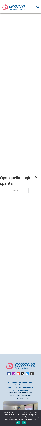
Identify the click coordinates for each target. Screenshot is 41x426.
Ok (18, 423)
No (24, 423)
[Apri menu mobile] (33, 7)
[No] (38, 418)
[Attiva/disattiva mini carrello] (37, 7)
